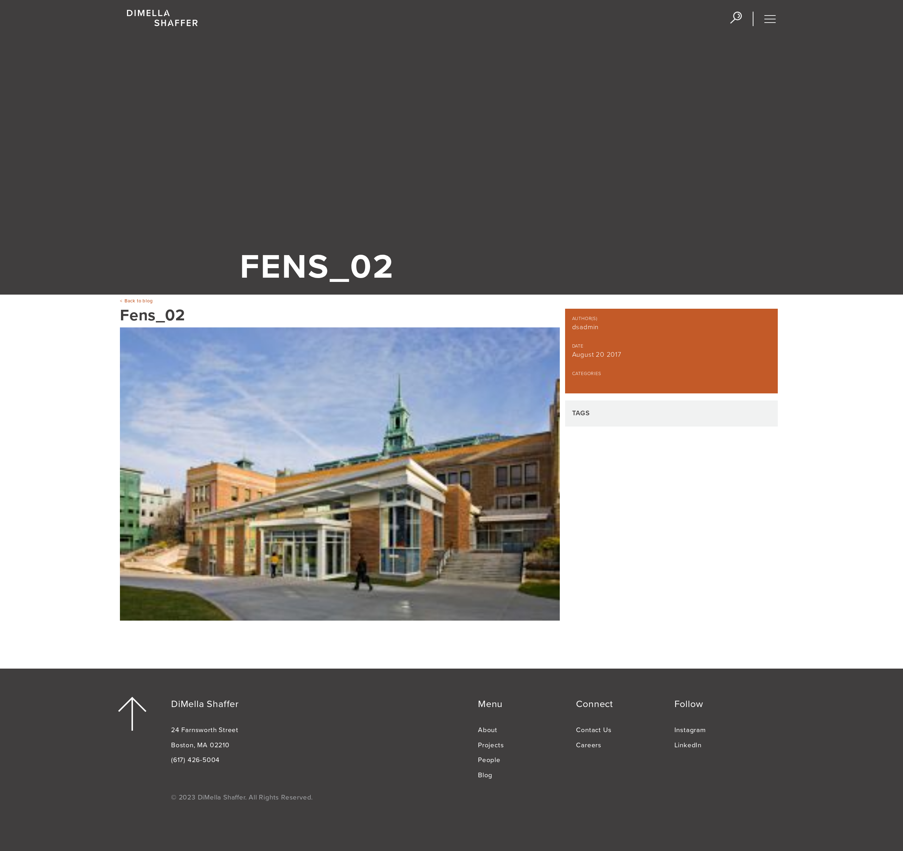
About (487, 730)
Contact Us (593, 730)
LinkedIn (688, 745)
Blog (485, 775)
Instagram (690, 730)
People (489, 760)
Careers (588, 745)
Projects (491, 745)
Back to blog (139, 301)
